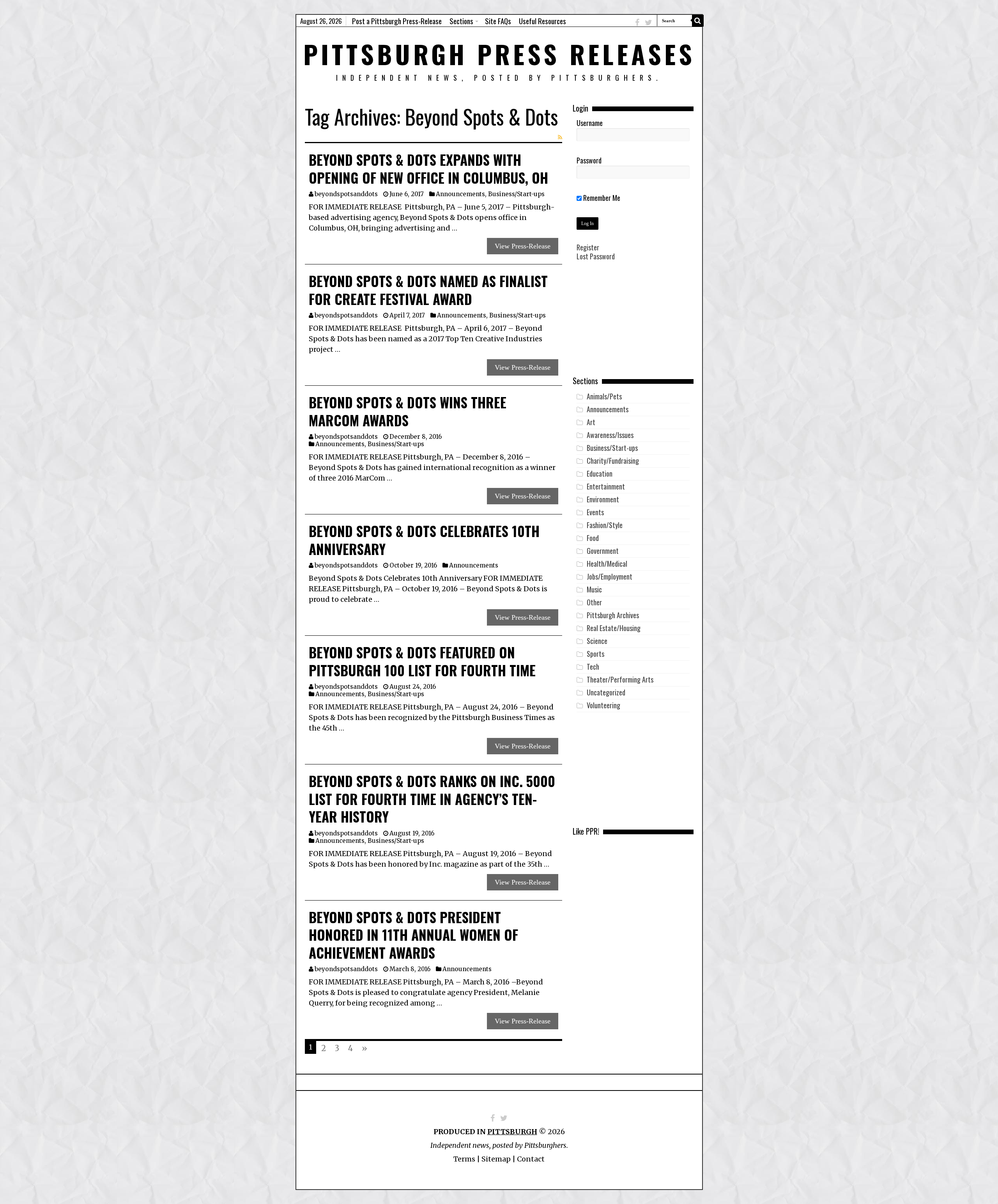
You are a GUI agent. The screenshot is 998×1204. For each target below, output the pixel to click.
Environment (603, 499)
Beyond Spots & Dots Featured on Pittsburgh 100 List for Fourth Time (422, 661)
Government (603, 551)
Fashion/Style (605, 525)
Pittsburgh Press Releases (499, 54)
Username (590, 123)
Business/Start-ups (516, 194)
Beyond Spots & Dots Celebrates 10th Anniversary (424, 540)
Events (595, 512)
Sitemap (496, 1158)
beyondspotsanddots (346, 194)
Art (591, 422)
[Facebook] (637, 22)
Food (593, 538)
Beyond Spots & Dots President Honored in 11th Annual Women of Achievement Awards (413, 935)
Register (588, 247)
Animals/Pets (604, 396)
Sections (461, 20)
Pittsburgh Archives (613, 615)
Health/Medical (607, 564)
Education (599, 473)
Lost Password (596, 256)
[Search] (698, 21)
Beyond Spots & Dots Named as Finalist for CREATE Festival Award (428, 290)
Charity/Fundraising (613, 461)
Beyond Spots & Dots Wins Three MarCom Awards (407, 411)
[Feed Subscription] (560, 137)
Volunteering (603, 705)
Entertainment (606, 486)
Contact (531, 1158)
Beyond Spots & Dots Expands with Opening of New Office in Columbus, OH (428, 168)
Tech (593, 666)
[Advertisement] (633, 324)
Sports (595, 654)
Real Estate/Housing (614, 628)
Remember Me (601, 198)
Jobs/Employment (609, 576)
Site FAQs (498, 20)
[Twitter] (648, 22)
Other (594, 602)
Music (594, 589)
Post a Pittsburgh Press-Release (397, 20)
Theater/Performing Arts (620, 679)
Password (589, 160)
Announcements (460, 194)
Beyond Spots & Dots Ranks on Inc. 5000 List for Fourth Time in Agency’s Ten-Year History (432, 798)
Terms (464, 1158)
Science (597, 641)
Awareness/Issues (610, 435)
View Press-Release (522, 246)
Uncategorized (606, 692)
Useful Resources (542, 20)
